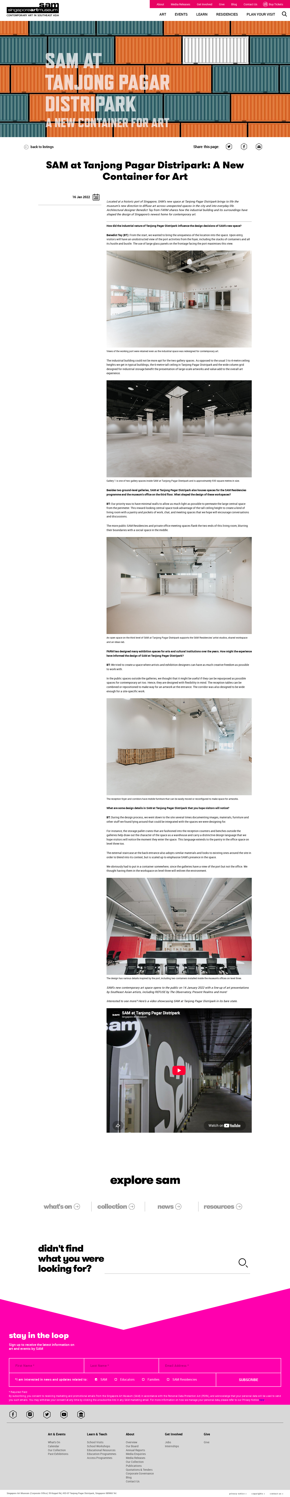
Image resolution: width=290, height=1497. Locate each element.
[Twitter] (228, 146)
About (160, 4)
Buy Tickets (276, 4)
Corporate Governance (140, 1473)
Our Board (132, 1446)
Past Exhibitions (58, 1454)
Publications (134, 1466)
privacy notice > (238, 1493)
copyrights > (258, 1493)
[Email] (259, 146)
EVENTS (181, 14)
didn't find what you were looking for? (71, 1259)
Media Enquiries (136, 1454)
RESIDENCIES (227, 14)
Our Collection (57, 1450)
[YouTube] (64, 1414)
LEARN (202, 14)
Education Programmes (101, 1454)
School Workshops (98, 1446)
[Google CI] (81, 1414)
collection (112, 1206)
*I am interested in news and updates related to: (51, 1379)
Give (222, 4)
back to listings (42, 146)
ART (162, 14)
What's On (54, 1442)
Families (153, 1379)
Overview (131, 1442)
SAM (103, 1379)
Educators (127, 1379)
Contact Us (250, 4)
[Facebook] (244, 146)
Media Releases (180, 4)
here (261, 1400)
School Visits (95, 1442)
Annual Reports (135, 1450)
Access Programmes (99, 1458)
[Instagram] (30, 1414)
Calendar (53, 1446)
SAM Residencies (184, 1379)
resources (219, 1206)
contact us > (276, 1493)
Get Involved (204, 4)
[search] (243, 1263)
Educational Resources (101, 1450)
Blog (234, 4)
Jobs (168, 1442)
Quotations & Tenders (139, 1470)
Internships (172, 1446)
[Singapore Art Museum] (42, 9)
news (165, 1206)
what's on (58, 1206)
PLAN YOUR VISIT (261, 14)
